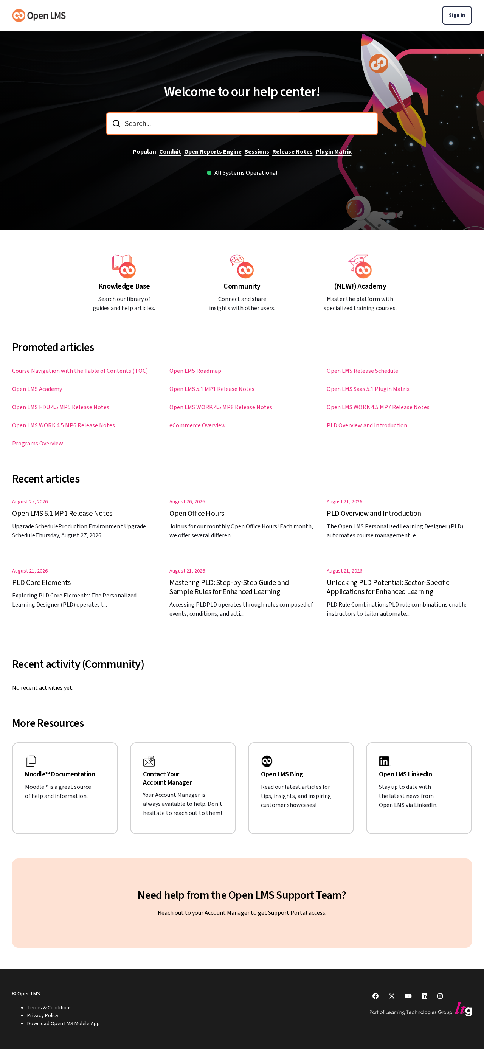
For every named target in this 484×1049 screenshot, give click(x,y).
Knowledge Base (124, 286)
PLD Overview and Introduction (367, 425)
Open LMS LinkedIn (405, 774)
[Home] (39, 15)
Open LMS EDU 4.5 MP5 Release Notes (60, 407)
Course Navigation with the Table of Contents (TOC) (80, 371)
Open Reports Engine (213, 151)
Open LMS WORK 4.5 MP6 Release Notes (63, 425)
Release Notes (292, 151)
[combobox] (242, 123)
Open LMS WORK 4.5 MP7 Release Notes (378, 407)
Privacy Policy (43, 1016)
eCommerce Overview (197, 425)
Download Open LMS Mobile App (63, 1023)
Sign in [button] (457, 15)
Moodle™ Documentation (60, 774)
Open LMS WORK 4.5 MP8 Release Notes (220, 407)
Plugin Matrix (334, 151)
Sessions (257, 151)
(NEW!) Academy (360, 286)
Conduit (170, 151)
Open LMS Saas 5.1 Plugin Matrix (368, 389)
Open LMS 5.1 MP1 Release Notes (211, 389)
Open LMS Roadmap (195, 371)
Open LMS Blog (282, 774)
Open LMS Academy (37, 389)
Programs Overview (37, 443)
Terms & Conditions (49, 1008)
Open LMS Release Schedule (362, 371)
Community (242, 286)
